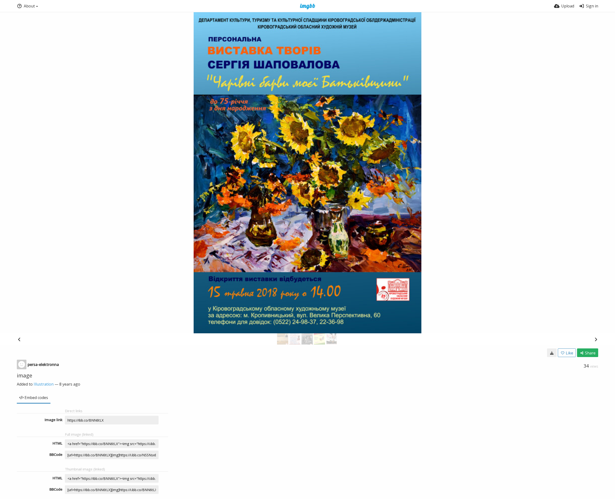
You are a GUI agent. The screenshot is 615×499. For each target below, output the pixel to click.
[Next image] (596, 339)
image (24, 375)
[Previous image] (19, 339)
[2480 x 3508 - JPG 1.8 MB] (552, 352)
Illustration (44, 384)
